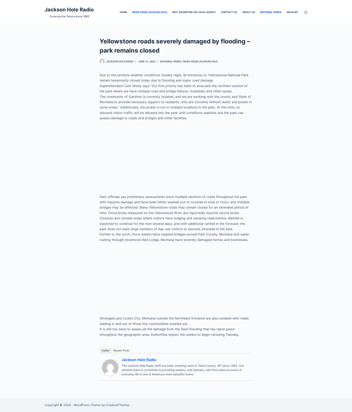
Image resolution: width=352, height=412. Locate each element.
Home (123, 12)
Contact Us (229, 12)
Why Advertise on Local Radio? (194, 12)
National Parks (271, 12)
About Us (248, 12)
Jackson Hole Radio (69, 10)
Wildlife (292, 12)
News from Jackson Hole (149, 12)
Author (105, 350)
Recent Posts (121, 350)
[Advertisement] (176, 154)
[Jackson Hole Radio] (110, 367)
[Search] (305, 12)
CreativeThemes (118, 405)
